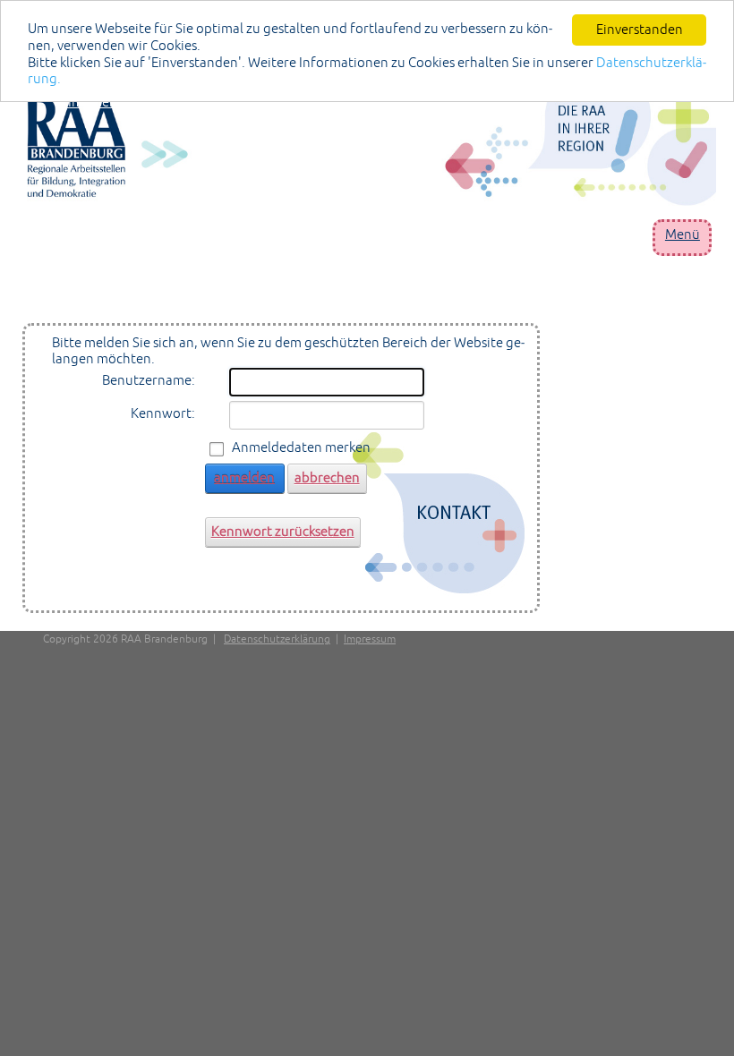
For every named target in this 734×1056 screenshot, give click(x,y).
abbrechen (327, 477)
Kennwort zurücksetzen (282, 531)
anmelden (244, 477)
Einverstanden (639, 29)
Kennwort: (163, 413)
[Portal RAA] (372, 143)
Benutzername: (148, 379)
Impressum (370, 639)
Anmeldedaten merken (301, 447)
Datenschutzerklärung (277, 639)
